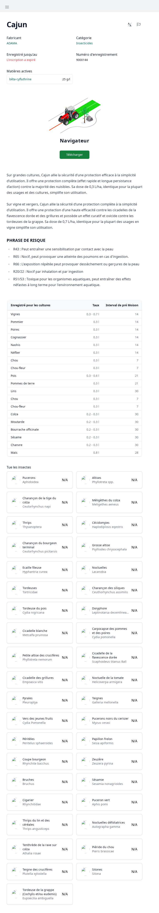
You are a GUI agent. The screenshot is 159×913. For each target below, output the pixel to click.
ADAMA (12, 43)
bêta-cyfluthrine (20, 79)
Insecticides (84, 43)
